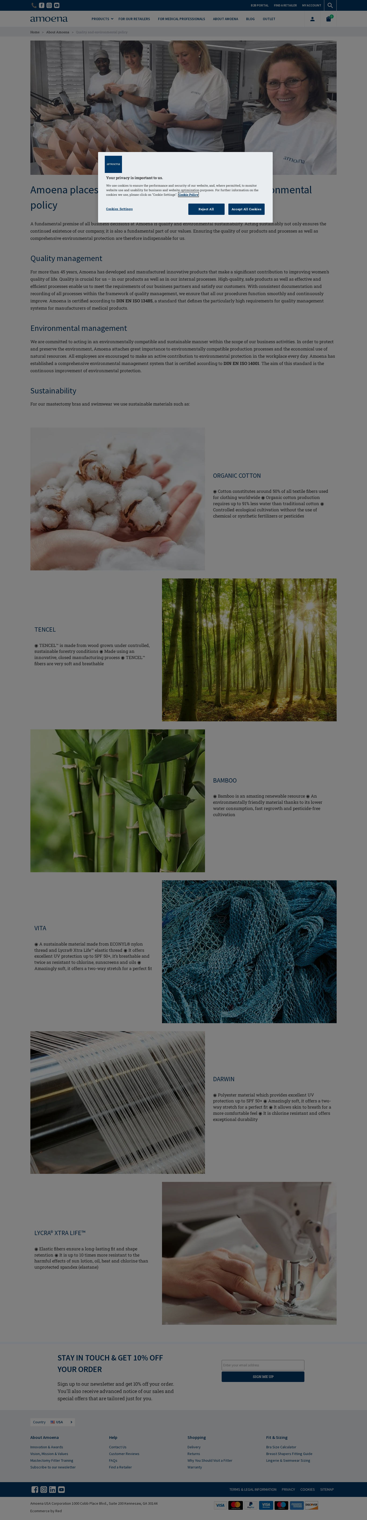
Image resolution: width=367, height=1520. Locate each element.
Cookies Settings (119, 209)
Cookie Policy (188, 195)
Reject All (206, 209)
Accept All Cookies (246, 209)
